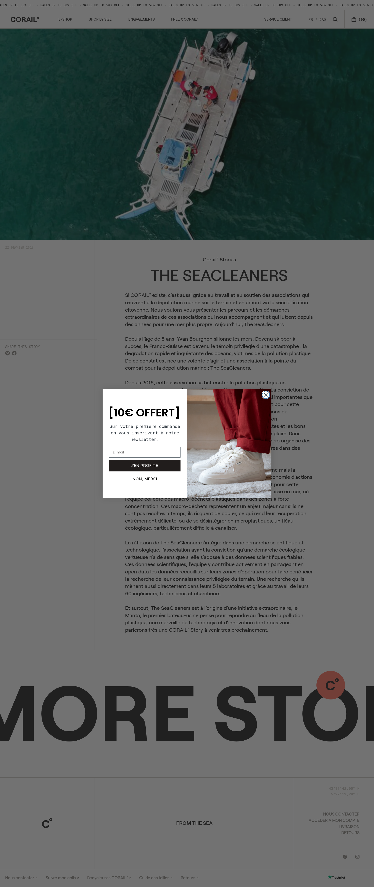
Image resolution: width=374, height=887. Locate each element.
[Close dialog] (266, 395)
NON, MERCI (145, 479)
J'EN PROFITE (144, 465)
